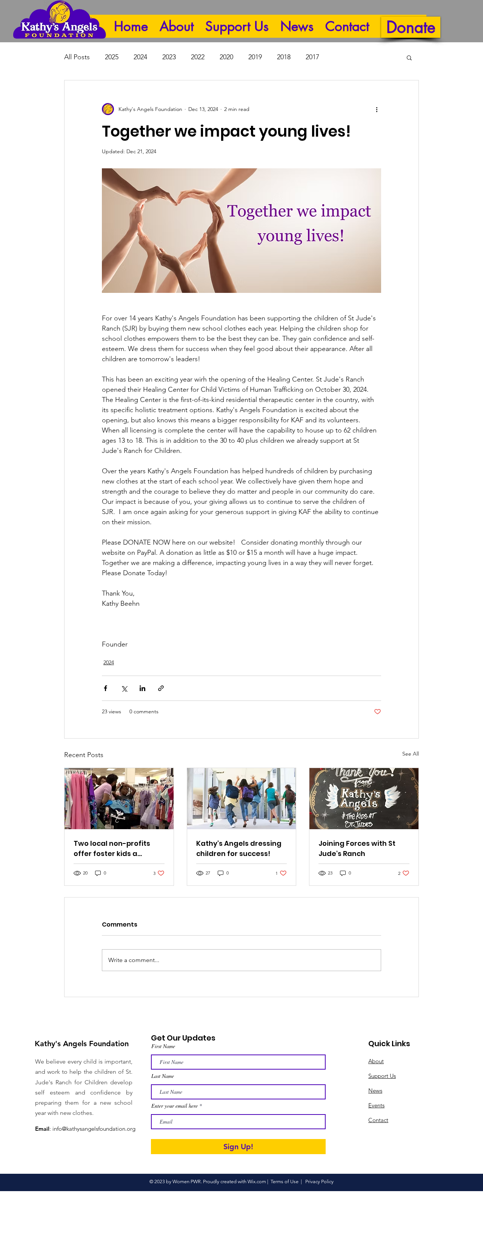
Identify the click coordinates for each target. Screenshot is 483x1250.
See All (410, 753)
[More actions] (376, 109)
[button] (409, 57)
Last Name (162, 1076)
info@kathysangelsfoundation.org (93, 1128)
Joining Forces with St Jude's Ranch (356, 848)
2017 (312, 57)
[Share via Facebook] (105, 688)
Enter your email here (174, 1105)
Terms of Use (284, 1181)
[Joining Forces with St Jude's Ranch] (363, 798)
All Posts (77, 57)
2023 (169, 57)
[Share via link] (161, 688)
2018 (284, 57)
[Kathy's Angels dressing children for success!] (241, 798)
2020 (226, 57)
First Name (163, 1046)
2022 (198, 57)
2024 (140, 57)
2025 (111, 57)
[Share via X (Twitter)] (124, 688)
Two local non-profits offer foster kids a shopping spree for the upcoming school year (114, 849)
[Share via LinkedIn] (142, 688)
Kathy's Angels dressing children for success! (238, 848)
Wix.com (257, 1181)
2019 (255, 57)
